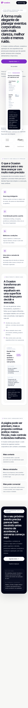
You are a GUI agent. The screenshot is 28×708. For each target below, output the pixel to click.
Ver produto (14, 66)
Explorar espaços (14, 564)
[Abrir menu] (24, 3)
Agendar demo (13, 61)
